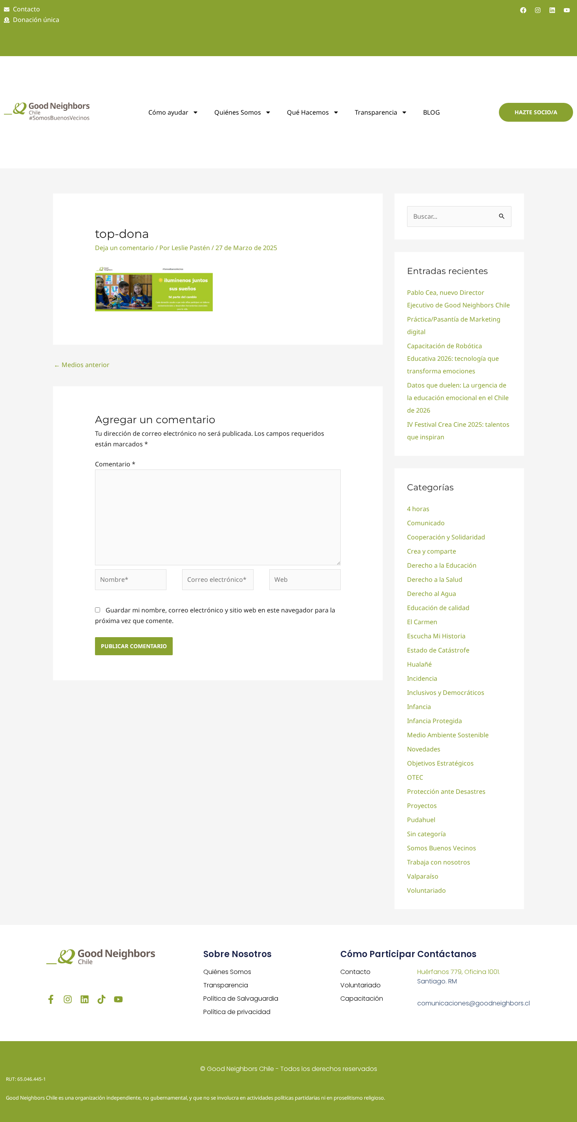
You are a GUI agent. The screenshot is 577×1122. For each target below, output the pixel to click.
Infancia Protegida (434, 720)
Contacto (355, 971)
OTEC (415, 777)
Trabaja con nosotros (438, 862)
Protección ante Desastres (446, 791)
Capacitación (361, 998)
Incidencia (422, 678)
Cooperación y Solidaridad (446, 537)
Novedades (423, 749)
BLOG (431, 112)
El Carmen (422, 622)
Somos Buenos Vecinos (441, 848)
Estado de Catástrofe (438, 650)
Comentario (115, 464)
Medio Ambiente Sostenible (448, 735)
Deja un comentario (124, 247)
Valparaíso (422, 876)
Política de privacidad (236, 1011)
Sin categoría (426, 834)
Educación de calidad (438, 607)
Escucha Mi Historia (436, 636)
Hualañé (419, 664)
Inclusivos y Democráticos (445, 692)
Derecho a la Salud (434, 579)
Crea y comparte (431, 551)
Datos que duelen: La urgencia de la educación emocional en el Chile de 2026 (458, 398)
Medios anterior (82, 364)
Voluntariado (426, 890)
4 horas (418, 508)
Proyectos (422, 805)
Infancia (419, 706)
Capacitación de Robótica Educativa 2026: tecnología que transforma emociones (453, 358)
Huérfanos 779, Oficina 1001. (458, 971)
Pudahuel (421, 819)
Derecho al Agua (431, 593)
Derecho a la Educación (442, 565)
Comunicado (426, 523)
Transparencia (376, 112)
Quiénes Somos (227, 971)
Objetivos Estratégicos (440, 763)
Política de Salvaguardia (240, 998)
